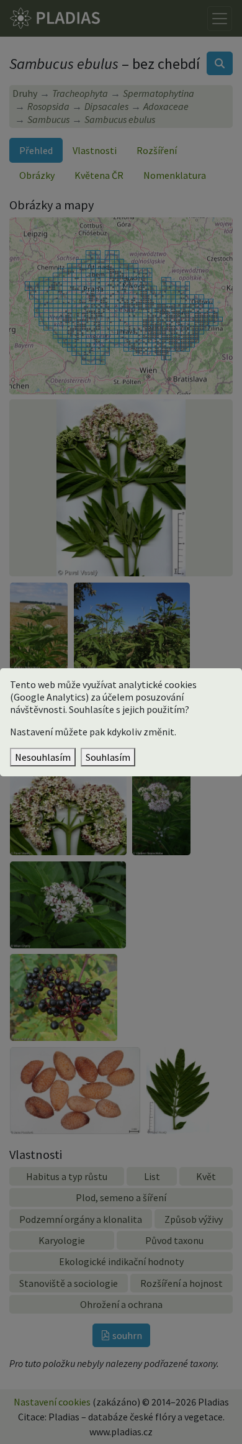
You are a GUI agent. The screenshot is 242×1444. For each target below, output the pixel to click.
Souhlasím (108, 757)
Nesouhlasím (43, 757)
